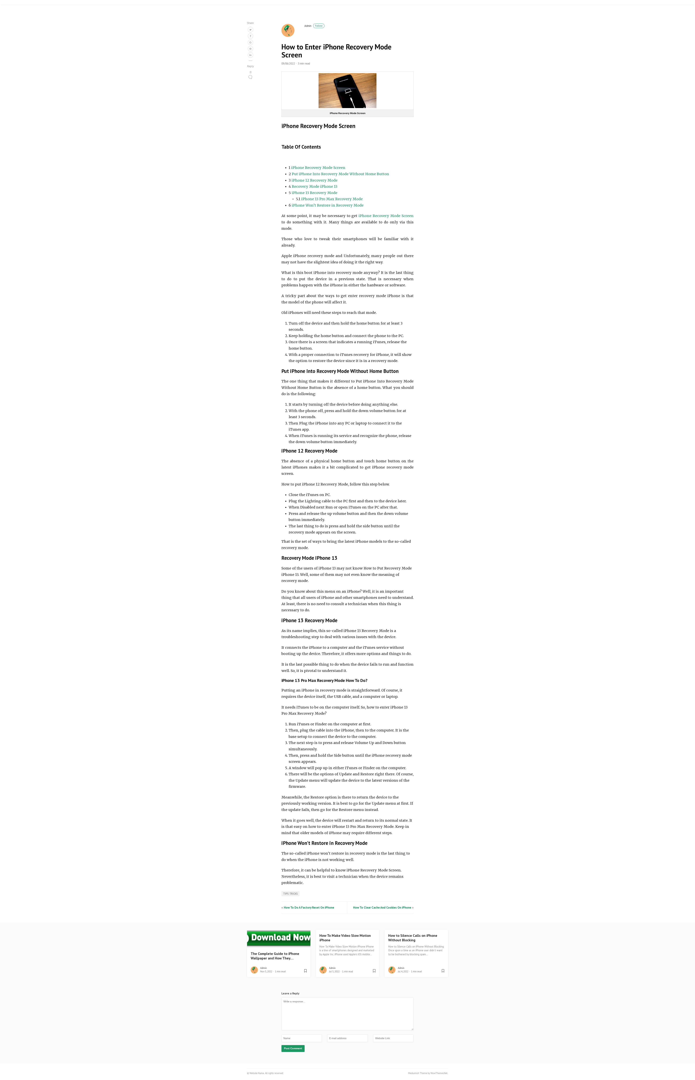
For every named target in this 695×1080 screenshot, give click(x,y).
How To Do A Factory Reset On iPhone (309, 907)
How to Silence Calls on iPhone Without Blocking (412, 937)
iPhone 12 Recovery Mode (315, 180)
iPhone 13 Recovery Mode (314, 193)
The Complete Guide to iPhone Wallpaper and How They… (275, 956)
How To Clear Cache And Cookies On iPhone (382, 907)
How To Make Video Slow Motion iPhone (345, 937)
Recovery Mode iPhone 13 (314, 186)
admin (313, 26)
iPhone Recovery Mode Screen (318, 167)
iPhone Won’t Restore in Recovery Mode (328, 205)
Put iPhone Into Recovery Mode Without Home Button (340, 174)
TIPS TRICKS (290, 893)
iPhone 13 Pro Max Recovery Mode (332, 199)
